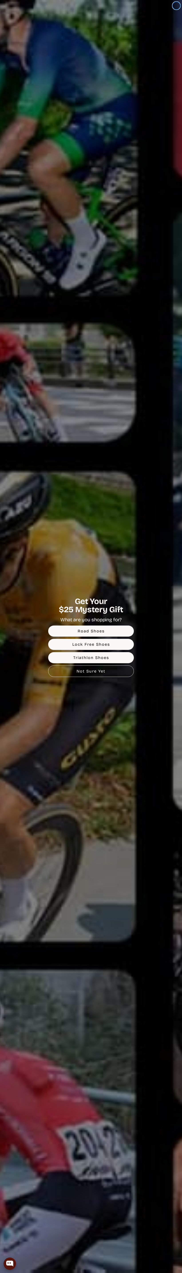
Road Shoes (91, 631)
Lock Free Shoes (91, 644)
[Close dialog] (176, 6)
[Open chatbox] (10, 1263)
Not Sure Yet (91, 671)
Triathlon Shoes (91, 657)
